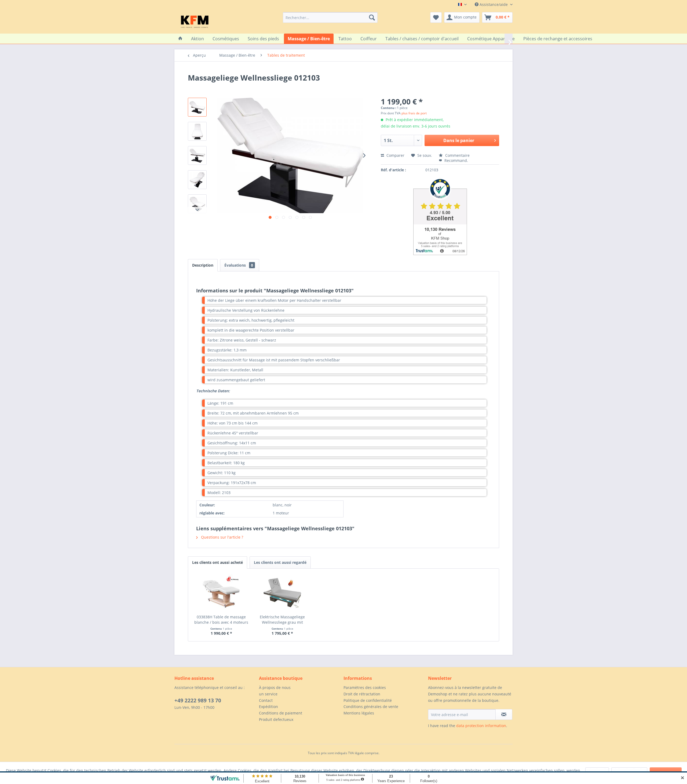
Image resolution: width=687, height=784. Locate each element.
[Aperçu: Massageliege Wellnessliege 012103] (197, 107)
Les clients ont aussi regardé (280, 562)
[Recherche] (372, 17)
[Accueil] (180, 39)
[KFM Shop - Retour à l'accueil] (194, 21)
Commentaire (457, 155)
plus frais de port (414, 113)
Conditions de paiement (280, 713)
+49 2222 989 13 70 (197, 700)
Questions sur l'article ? (221, 537)
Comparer (394, 155)
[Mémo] (436, 17)
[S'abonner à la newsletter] (503, 714)
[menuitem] (330, 17)
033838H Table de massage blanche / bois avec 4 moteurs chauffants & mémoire (221, 619)
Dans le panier (458, 140)
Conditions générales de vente (371, 706)
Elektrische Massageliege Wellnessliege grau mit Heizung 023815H (282, 619)
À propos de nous (275, 687)
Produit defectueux (276, 719)
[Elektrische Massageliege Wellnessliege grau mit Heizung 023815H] (282, 593)
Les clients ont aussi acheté (217, 562)
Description (202, 265)
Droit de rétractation (362, 693)
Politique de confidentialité (368, 700)
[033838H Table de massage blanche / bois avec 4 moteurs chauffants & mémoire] (221, 593)
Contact (266, 700)
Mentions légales (359, 713)
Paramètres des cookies (365, 687)
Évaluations (238, 265)
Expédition (268, 706)
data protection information (481, 725)
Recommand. (455, 160)
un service (268, 693)
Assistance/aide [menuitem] (493, 4)
